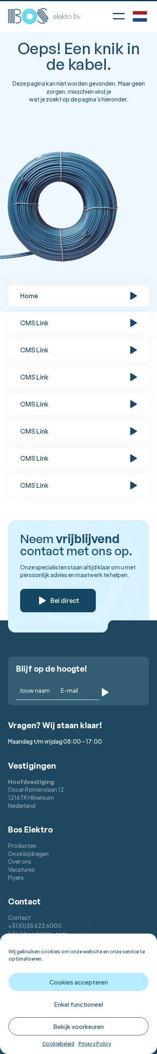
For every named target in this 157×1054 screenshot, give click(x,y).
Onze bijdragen (28, 853)
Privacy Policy (94, 1044)
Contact (19, 917)
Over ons (19, 861)
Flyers (16, 877)
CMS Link (34, 323)
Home (29, 296)
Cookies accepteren (79, 982)
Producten (22, 845)
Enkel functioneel (78, 1004)
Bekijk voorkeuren (78, 1026)
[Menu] (119, 14)
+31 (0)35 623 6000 (35, 925)
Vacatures (21, 869)
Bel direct (64, 601)
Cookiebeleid (58, 1044)
